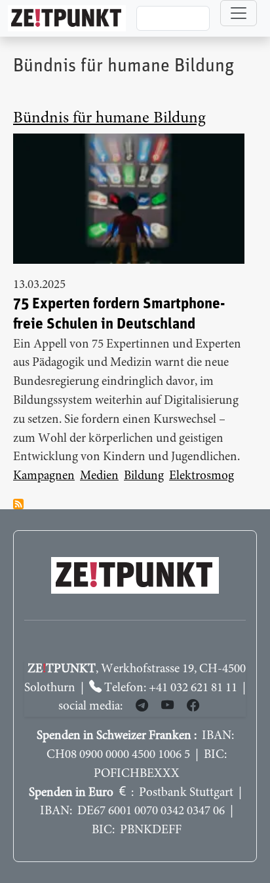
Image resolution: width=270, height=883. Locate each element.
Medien (99, 476)
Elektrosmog (201, 476)
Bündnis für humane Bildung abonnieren (18, 504)
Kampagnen (44, 476)
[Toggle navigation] (238, 13)
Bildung (144, 476)
